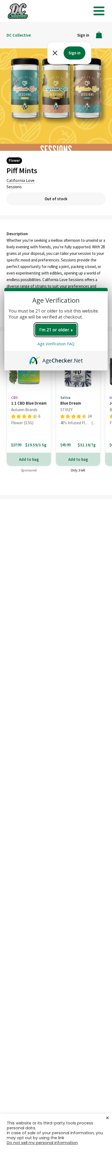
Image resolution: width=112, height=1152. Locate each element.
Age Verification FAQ (56, 343)
